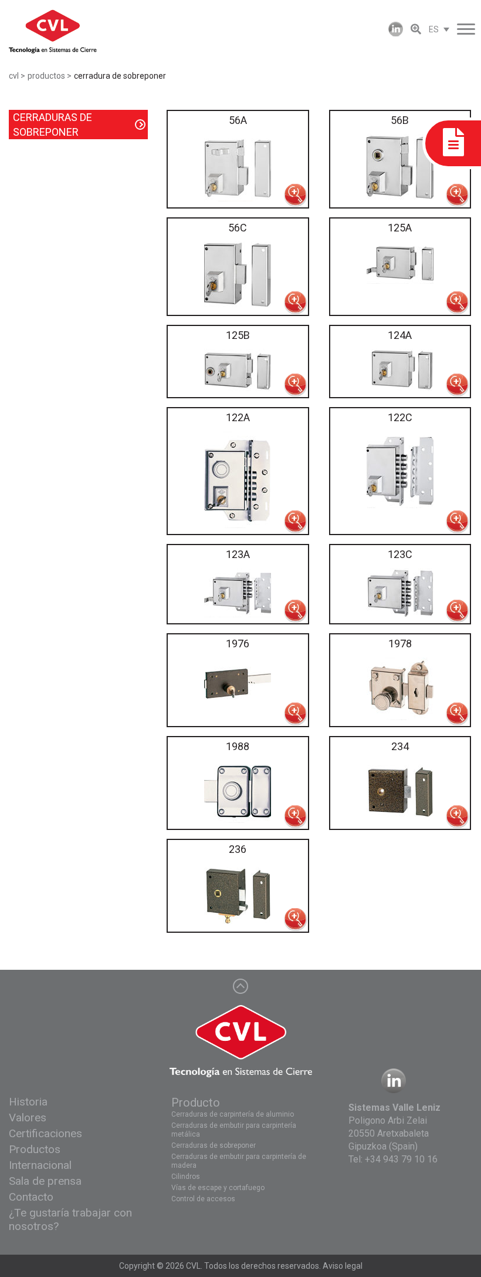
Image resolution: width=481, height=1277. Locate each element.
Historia (28, 1101)
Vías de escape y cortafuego (218, 1188)
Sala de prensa (45, 1181)
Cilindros (185, 1176)
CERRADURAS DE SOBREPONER (52, 124)
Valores (27, 1117)
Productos (34, 1149)
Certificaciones (45, 1133)
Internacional (40, 1165)
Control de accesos (203, 1199)
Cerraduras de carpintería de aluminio (232, 1114)
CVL (193, 1266)
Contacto (31, 1197)
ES (434, 29)
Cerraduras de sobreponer (213, 1145)
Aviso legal (343, 1266)
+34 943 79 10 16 (401, 1159)
